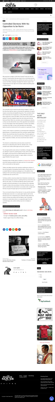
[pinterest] (20, 272)
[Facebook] (44, 1)
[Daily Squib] (3, 35)
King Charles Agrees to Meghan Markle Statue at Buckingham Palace (47, 103)
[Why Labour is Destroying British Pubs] (39, 99)
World (7, 19)
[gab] (16, 272)
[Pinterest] (49, 1)
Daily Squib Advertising (45, 342)
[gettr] (18, 272)
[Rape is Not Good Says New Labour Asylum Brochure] (39, 53)
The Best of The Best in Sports (28, 260)
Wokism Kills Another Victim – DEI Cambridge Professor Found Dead (46, 87)
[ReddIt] (16, 38)
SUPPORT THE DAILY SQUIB (10, 213)
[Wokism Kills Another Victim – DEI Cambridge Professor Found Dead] (39, 88)
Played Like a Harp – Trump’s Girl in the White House (46, 58)
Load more (44, 62)
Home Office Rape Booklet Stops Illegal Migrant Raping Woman (47, 43)
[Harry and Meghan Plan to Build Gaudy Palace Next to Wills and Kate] (39, 48)
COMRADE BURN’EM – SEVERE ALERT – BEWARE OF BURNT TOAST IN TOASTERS (44, 191)
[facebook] (13, 272)
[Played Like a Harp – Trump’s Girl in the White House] (39, 58)
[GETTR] (48, 1)
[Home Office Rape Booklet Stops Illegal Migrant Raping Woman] (39, 43)
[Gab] (46, 1)
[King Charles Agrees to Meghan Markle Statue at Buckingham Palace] (39, 103)
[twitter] (25, 272)
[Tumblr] (19, 38)
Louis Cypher (8, 35)
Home (4, 19)
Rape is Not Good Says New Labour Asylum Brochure (46, 53)
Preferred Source (13, 50)
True (41, 275)
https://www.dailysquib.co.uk (18, 269)
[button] (50, 15)
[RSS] (12, 384)
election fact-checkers (29, 160)
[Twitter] (51, 1)
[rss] (23, 272)
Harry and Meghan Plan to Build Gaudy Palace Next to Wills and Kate (47, 48)
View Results (44, 282)
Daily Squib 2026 (9, 396)
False (41, 277)
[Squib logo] (12, 4)
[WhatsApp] (13, 38)
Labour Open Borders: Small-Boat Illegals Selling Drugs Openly (43, 245)
